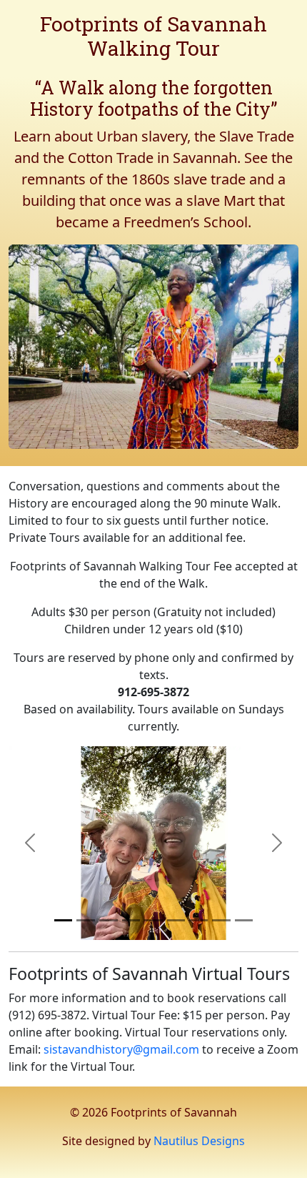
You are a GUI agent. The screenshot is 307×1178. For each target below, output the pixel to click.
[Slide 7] (198, 920)
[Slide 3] (108, 920)
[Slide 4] (131, 920)
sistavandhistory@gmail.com (121, 1049)
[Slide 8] (221, 920)
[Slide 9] (244, 920)
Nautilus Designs (199, 1141)
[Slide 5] (153, 920)
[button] (30, 843)
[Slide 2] (85, 920)
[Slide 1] (63, 920)
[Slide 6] (176, 920)
